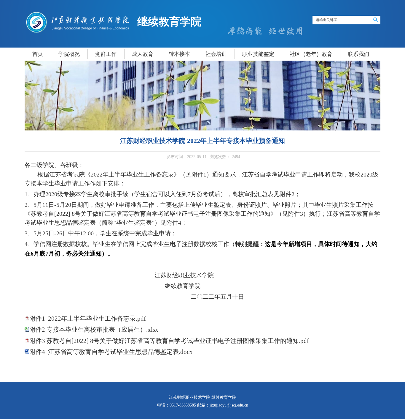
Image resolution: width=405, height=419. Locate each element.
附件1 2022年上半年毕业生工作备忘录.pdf (87, 318)
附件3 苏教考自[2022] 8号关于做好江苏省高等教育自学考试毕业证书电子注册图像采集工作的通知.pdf (169, 340)
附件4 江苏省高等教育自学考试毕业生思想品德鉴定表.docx (111, 351)
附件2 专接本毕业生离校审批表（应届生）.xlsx (93, 329)
